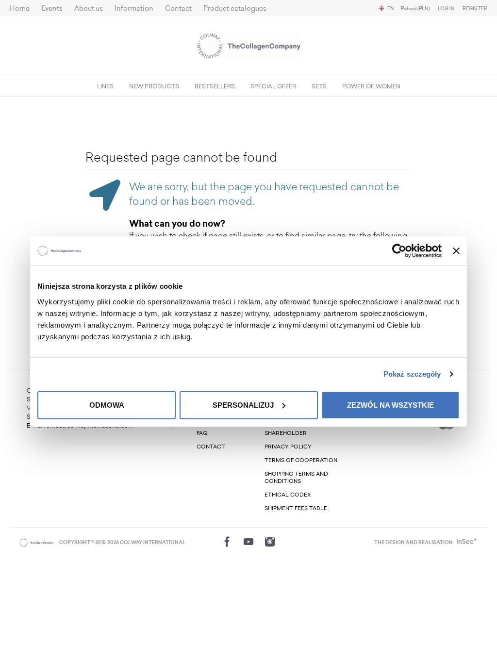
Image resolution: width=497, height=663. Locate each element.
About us (88, 8)
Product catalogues (234, 8)
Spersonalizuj (243, 404)
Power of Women (371, 86)
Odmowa (106, 404)
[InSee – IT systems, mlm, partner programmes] (466, 543)
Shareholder (286, 433)
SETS (319, 86)
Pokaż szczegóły (412, 374)
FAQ (202, 433)
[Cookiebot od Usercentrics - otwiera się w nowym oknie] (399, 251)
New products (154, 86)
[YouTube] (248, 541)
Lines (105, 86)
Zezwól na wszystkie (390, 404)
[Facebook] (227, 541)
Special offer (273, 86)
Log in (446, 9)
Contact (178, 8)
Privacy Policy (288, 447)
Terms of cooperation (301, 460)
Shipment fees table (296, 508)
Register (475, 9)
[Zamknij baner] (456, 251)
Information (134, 8)
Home (20, 8)
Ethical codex (288, 495)
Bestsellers (215, 86)
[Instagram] (270, 541)
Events (52, 8)
